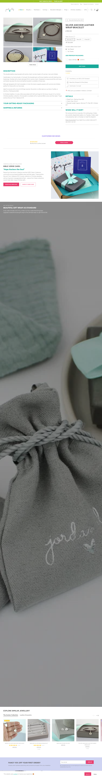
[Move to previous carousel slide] (94, 715)
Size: (70, 36)
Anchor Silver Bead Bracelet (39, 743)
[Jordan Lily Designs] (9, 9)
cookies (15, 774)
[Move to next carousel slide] (97, 715)
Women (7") (70, 39)
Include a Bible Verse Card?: (73, 46)
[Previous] (33, 1)
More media (32, 64)
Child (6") (87, 39)
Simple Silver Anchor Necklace (14, 743)
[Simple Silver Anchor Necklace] (14, 730)
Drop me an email (71, 120)
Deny (95, 774)
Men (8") (79, 39)
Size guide (70, 42)
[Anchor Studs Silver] (63, 730)
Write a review (64, 142)
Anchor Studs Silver (63, 743)
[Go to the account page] (94, 9)
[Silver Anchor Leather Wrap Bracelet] (87, 730)
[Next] (68, 1)
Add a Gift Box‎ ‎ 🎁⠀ (77, 59)
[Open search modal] (91, 9)
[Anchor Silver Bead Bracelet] (39, 730)
